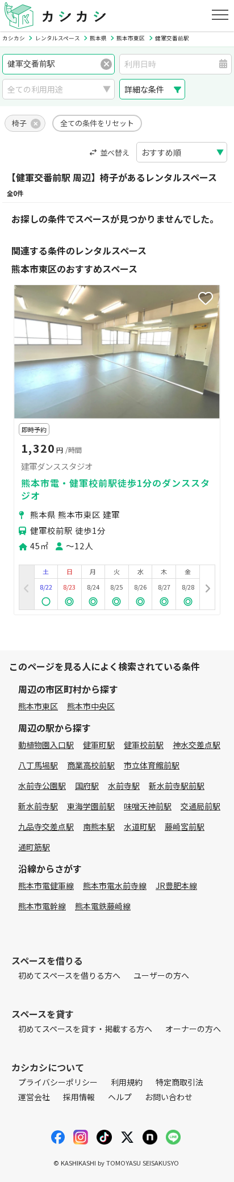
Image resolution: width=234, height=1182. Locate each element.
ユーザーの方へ (161, 975)
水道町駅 (140, 826)
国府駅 (87, 785)
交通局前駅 (200, 806)
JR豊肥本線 (176, 885)
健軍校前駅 (144, 744)
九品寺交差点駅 (46, 826)
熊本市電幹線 (42, 906)
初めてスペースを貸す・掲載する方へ (85, 1028)
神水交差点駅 (196, 744)
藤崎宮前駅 (184, 826)
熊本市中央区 (91, 706)
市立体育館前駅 (151, 765)
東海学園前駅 (91, 806)
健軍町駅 (99, 744)
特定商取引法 (179, 1082)
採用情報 (79, 1096)
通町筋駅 (34, 847)
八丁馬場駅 (38, 765)
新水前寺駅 (38, 806)
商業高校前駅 (91, 765)
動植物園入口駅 (46, 744)
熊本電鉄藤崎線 (103, 906)
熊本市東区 (38, 706)
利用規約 (127, 1082)
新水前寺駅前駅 (176, 785)
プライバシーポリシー (58, 1082)
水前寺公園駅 (42, 785)
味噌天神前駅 (148, 806)
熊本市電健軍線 (46, 885)
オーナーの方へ (193, 1028)
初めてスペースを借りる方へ (69, 975)
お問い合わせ (169, 1096)
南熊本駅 (99, 826)
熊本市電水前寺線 (115, 885)
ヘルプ (120, 1096)
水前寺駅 (124, 785)
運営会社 (34, 1096)
